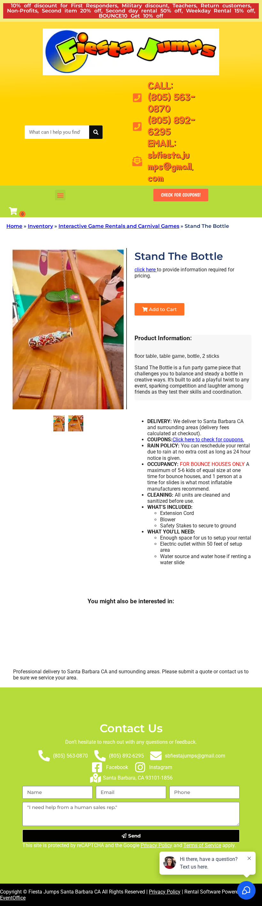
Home (14, 226)
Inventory (40, 226)
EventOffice (13, 898)
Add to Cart (162, 309)
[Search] (96, 132)
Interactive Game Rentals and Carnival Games (118, 226)
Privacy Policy (156, 845)
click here (146, 270)
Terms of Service (202, 845)
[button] (60, 195)
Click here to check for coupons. (208, 440)
